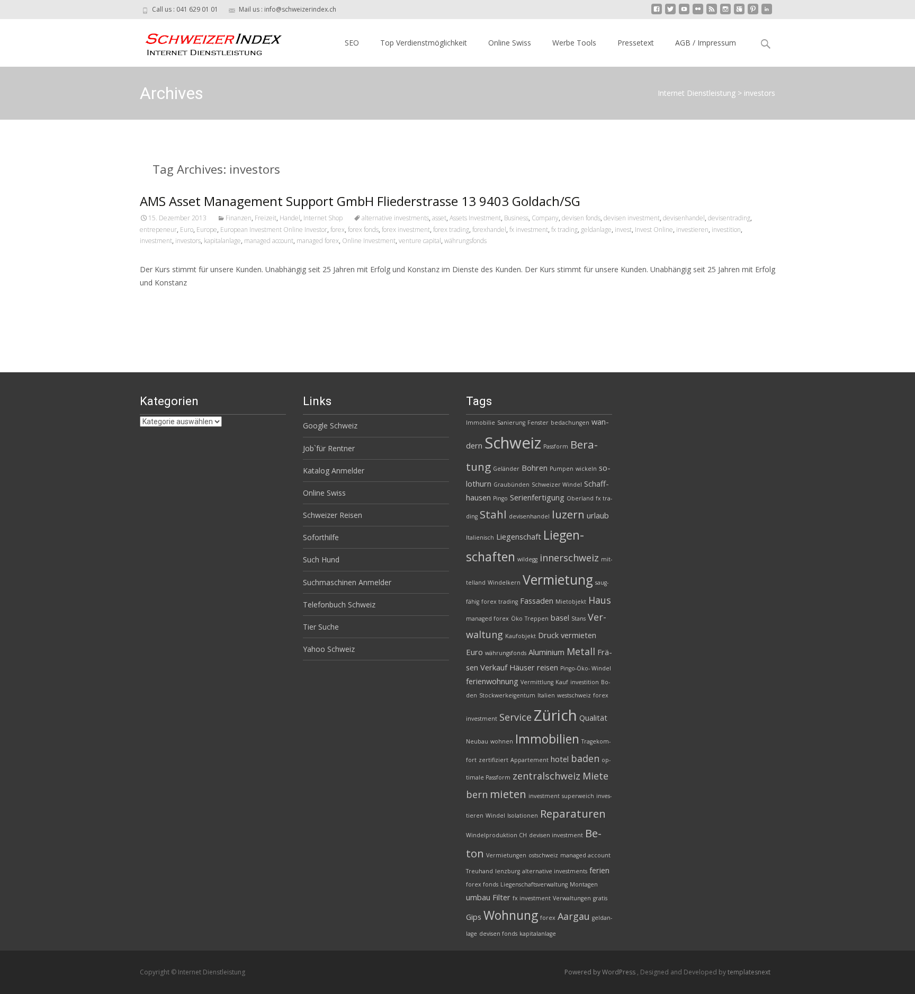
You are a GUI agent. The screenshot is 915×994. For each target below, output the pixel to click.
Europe (206, 229)
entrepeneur (158, 229)
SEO (352, 43)
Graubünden (512, 484)
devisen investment (632, 217)
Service (515, 717)
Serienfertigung (537, 497)
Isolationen (522, 815)
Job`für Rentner (329, 448)
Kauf (561, 682)
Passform (555, 446)
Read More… (163, 302)
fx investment (528, 229)
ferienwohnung (492, 681)
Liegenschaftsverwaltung (534, 884)
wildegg (527, 559)
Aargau (574, 916)
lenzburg (507, 871)
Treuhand (479, 871)
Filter (501, 897)
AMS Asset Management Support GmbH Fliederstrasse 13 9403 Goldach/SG (360, 201)
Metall (581, 651)
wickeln (586, 468)
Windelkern (504, 582)
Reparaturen (573, 813)
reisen (547, 667)
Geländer (506, 468)
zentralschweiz (546, 775)
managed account (268, 240)
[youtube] (684, 13)
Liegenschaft (518, 536)
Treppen (537, 618)
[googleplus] (739, 13)
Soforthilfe (321, 537)
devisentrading (729, 217)
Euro (186, 229)
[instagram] (725, 13)
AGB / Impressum (705, 43)
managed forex (318, 240)
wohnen (501, 741)
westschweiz (574, 695)
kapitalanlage (222, 240)
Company (545, 217)
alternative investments (395, 217)
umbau (478, 897)
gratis (600, 898)
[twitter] (670, 13)
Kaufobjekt (520, 636)
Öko (517, 618)
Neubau (477, 741)
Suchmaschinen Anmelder (347, 582)
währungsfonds (465, 240)
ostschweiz (543, 855)
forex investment (406, 229)
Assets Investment (475, 217)
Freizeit (265, 217)
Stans (578, 618)
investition (726, 229)
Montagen (584, 884)
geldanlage (596, 229)
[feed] (711, 13)
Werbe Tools (574, 43)
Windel (495, 815)
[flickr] (698, 13)
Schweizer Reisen (332, 515)
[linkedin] (766, 13)
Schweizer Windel (557, 484)
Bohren (535, 467)
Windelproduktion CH (496, 835)
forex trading (451, 229)
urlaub (598, 515)
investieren (692, 229)
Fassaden (536, 600)
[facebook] (656, 13)
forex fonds (363, 229)
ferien (599, 870)
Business (516, 217)
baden (585, 758)
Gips (473, 916)
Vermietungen (506, 855)
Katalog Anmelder (333, 470)
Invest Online (654, 229)
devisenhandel (684, 217)
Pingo (500, 498)
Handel (290, 217)
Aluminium (546, 652)
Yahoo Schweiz (329, 649)
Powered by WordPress (600, 972)
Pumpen (561, 468)
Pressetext (635, 43)
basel (560, 617)
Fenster (538, 422)
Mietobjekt (570, 601)
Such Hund (321, 559)
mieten (508, 793)
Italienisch (480, 537)
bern (477, 794)
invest (623, 229)
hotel (560, 759)
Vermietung (558, 579)
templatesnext (749, 972)
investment (156, 240)
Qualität (593, 717)
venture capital (420, 240)
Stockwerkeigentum (507, 695)
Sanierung (511, 422)
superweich (578, 796)
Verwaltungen (572, 898)
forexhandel (489, 229)
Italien (546, 695)
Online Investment (369, 240)
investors (188, 240)
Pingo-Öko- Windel (585, 668)
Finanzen (239, 217)
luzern (568, 514)
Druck (548, 635)
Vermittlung (537, 682)
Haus (599, 600)
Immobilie (480, 422)
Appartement (529, 760)
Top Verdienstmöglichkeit (423, 43)
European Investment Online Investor (273, 229)
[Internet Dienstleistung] (205, 40)
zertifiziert (493, 760)
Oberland (580, 498)
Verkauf (493, 667)
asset (439, 217)
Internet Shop (323, 217)
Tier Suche (321, 627)
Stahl (493, 514)
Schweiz (513, 442)
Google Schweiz (330, 425)
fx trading (564, 229)
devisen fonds (581, 217)
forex (337, 229)
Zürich (555, 715)
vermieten (578, 635)
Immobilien (547, 738)
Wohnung (510, 915)
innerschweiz (569, 557)
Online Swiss (509, 43)
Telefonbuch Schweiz (339, 604)
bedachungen (570, 422)
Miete (595, 775)
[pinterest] (753, 13)
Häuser (522, 667)
